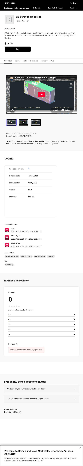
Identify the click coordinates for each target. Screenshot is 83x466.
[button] (41, 389)
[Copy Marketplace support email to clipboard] (20, 412)
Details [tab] (17, 61)
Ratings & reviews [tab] (30, 61)
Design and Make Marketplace (16, 8)
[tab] (11, 123)
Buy (17, 49)
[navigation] (41, 8)
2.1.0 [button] (30, 190)
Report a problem (11, 412)
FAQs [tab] (52, 61)
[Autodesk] (9, 3)
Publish (72, 8)
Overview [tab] (8, 61)
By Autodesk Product (55, 8)
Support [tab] (44, 61)
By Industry (37, 8)
